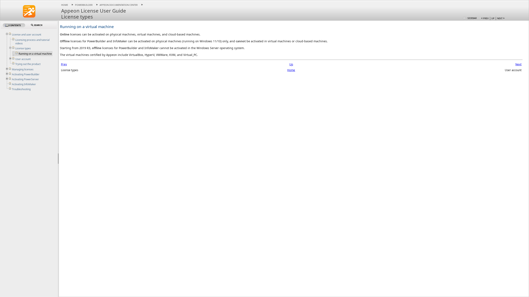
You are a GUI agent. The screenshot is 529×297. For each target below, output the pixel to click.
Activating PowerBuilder (25, 74)
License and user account (26, 34)
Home (64, 4)
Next (500, 18)
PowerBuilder (84, 4)
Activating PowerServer (25, 79)
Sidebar (472, 18)
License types (23, 48)
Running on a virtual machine (35, 53)
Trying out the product (28, 64)
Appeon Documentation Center (119, 4)
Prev (486, 18)
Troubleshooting (21, 89)
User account (23, 59)
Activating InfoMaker (24, 84)
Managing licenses (22, 69)
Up (492, 18)
